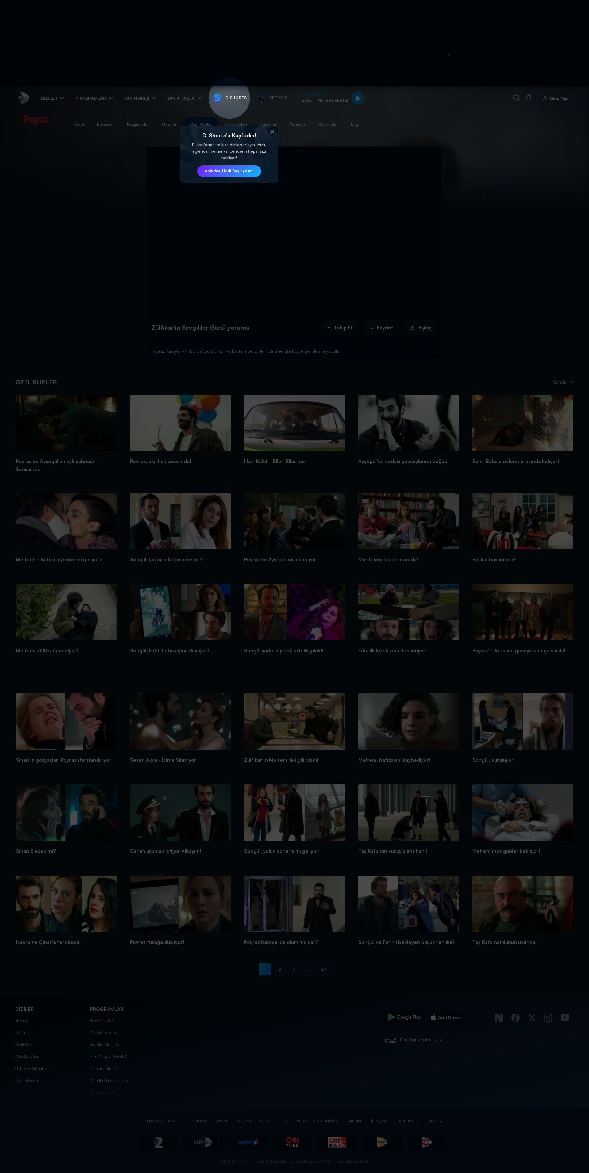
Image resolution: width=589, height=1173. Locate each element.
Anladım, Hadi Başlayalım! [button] (229, 170)
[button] (272, 132)
